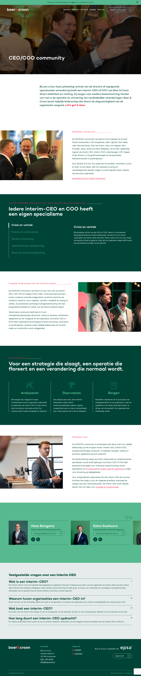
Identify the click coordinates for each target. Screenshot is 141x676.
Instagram (78, 654)
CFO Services (91, 469)
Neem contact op (118, 10)
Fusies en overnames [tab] (24, 232)
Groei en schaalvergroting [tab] (28, 252)
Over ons (100, 10)
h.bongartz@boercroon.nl (45, 533)
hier (73, 2)
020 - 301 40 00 (46, 659)
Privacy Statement (117, 673)
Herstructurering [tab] (22, 239)
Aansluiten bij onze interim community (88, 178)
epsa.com (120, 656)
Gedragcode (128, 673)
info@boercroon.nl (47, 662)
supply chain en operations (112, 469)
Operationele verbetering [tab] (27, 246)
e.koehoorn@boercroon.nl (107, 533)
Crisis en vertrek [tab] (22, 225)
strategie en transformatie (107, 487)
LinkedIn (78, 650)
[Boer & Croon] (17, 10)
